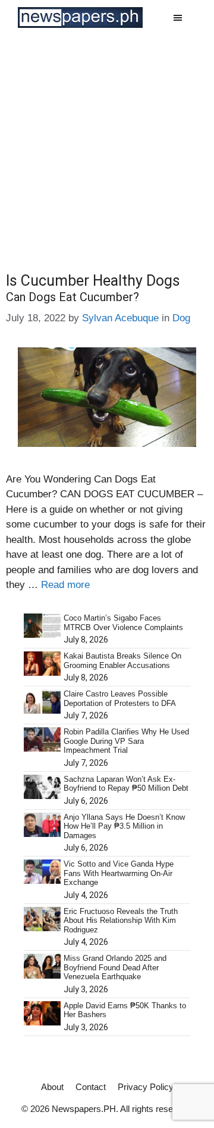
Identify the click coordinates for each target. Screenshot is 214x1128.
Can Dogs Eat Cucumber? (72, 297)
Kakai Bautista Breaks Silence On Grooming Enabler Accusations (122, 660)
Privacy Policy (146, 1087)
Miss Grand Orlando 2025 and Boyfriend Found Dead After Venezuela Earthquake (115, 967)
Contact (90, 1087)
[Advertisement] (107, 147)
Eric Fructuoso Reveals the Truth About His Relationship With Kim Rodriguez (121, 920)
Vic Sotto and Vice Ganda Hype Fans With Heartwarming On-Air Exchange (119, 873)
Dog (181, 318)
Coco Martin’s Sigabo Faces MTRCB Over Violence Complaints (123, 622)
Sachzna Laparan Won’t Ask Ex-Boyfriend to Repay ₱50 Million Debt (126, 784)
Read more (65, 584)
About (52, 1087)
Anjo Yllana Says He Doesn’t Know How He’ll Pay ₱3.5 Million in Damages (124, 826)
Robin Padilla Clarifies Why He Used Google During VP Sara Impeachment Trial (126, 741)
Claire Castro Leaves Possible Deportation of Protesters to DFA (120, 698)
